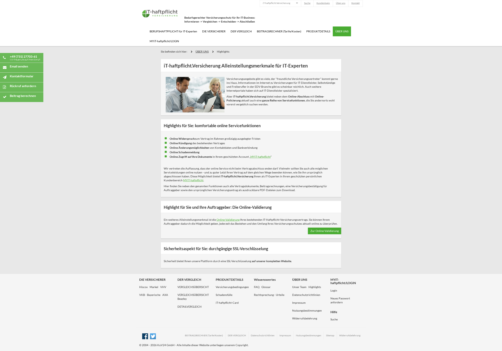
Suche (307, 3)
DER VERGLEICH (241, 31)
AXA (165, 294)
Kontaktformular (22, 76)
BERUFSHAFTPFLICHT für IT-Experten (173, 31)
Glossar (266, 287)
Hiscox (143, 287)
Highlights (223, 51)
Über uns (340, 3)
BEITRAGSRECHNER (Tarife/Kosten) (279, 31)
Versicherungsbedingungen (232, 287)
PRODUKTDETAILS (318, 31)
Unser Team (299, 287)
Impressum (299, 302)
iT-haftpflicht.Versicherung (276, 3)
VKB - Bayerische (149, 294)
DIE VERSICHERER (214, 31)
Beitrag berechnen (23, 96)
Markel (154, 287)
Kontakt (355, 3)
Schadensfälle (224, 294)
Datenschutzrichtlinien (306, 294)
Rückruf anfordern (23, 86)
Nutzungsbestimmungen (307, 310)
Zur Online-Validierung (324, 230)
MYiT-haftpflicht (260, 156)
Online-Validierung (228, 219)
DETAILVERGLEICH (189, 306)
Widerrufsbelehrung (304, 318)
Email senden (19, 66)
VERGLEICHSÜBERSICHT (193, 287)
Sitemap (330, 335)
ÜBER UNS (341, 31)
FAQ (256, 287)
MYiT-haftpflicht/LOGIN (164, 41)
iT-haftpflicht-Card (227, 302)
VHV (163, 287)
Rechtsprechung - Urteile (269, 294)
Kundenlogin (323, 3)
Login (333, 290)
